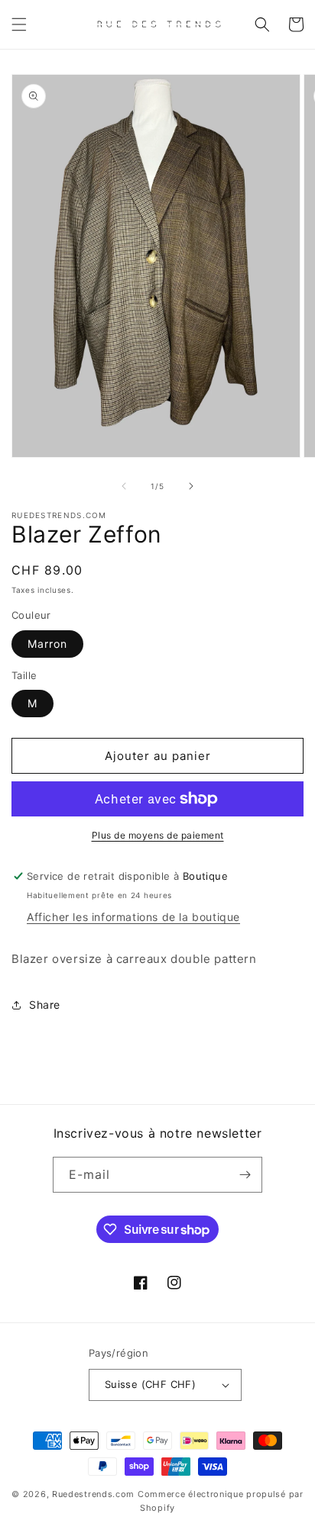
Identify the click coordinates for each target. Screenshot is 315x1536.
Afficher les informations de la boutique (133, 916)
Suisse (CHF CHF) (150, 1384)
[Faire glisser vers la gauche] (124, 486)
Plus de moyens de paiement (158, 835)
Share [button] (44, 1004)
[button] (19, 24)
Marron (47, 643)
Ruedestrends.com (93, 1494)
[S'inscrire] (244, 1175)
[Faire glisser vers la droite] (191, 486)
